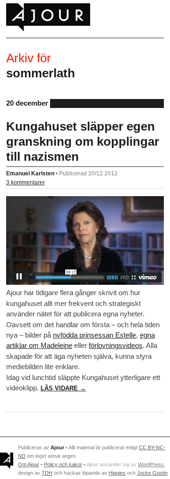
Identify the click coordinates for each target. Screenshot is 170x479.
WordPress (151, 464)
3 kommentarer (25, 182)
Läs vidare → (63, 388)
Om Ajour (28, 464)
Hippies (117, 473)
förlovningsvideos (116, 345)
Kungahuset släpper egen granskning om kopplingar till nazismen (82, 141)
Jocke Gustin (152, 473)
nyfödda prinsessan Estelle (94, 335)
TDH (47, 473)
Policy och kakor (63, 464)
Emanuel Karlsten (30, 173)
